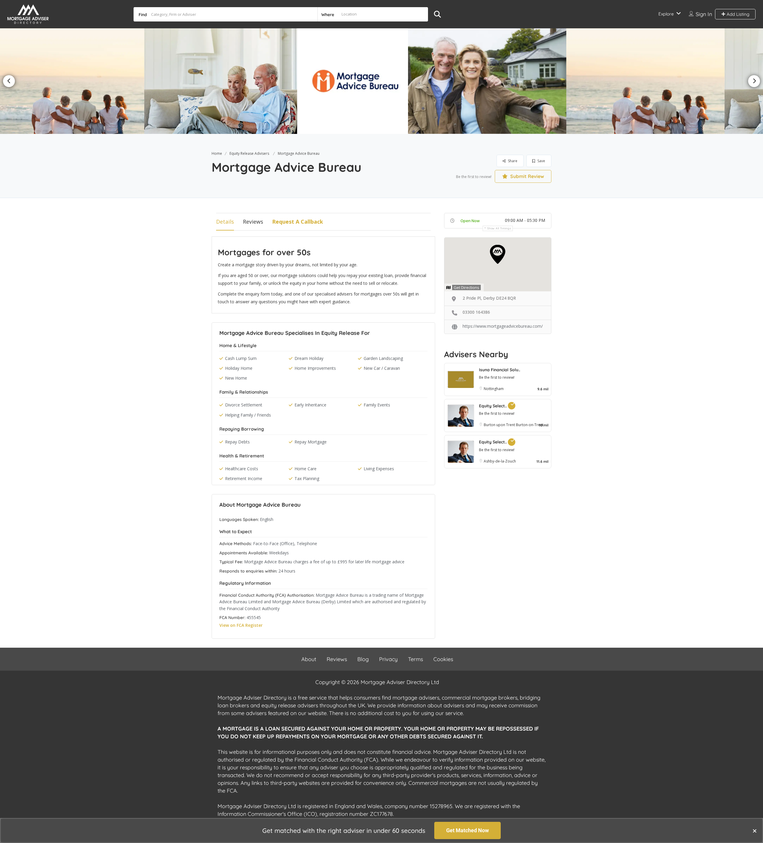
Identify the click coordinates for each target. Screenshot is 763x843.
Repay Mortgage (310, 442)
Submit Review (526, 176)
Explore (666, 14)
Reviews (253, 221)
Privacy (388, 659)
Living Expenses (379, 468)
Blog (363, 659)
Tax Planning (306, 478)
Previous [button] (9, 81)
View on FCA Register (241, 625)
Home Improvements (315, 368)
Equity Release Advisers (249, 153)
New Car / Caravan (382, 368)
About (308, 659)
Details (225, 221)
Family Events (377, 405)
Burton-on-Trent (529, 424)
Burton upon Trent (500, 424)
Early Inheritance (310, 405)
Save (540, 160)
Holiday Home (238, 368)
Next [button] (754, 81)
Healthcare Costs (241, 468)
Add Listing (737, 14)
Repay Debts (237, 442)
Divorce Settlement (243, 405)
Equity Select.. (493, 406)
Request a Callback (297, 221)
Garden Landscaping (383, 358)
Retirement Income (243, 478)
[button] (754, 830)
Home (217, 153)
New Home (236, 378)
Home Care (305, 468)
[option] (250, 81)
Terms (415, 659)
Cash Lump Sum (241, 358)
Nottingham (494, 388)
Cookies (443, 659)
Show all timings (499, 228)
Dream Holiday (308, 358)
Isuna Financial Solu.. (499, 369)
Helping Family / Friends (248, 415)
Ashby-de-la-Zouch (500, 461)
